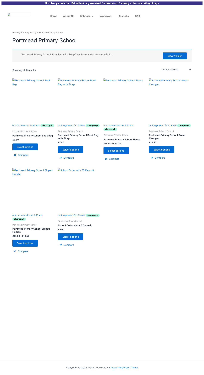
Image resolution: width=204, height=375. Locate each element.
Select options (25, 146)
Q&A (137, 16)
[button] (33, 155)
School (24, 32)
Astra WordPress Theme (124, 367)
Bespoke (123, 16)
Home (53, 16)
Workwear (106, 16)
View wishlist (174, 55)
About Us (68, 16)
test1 (32, 32)
